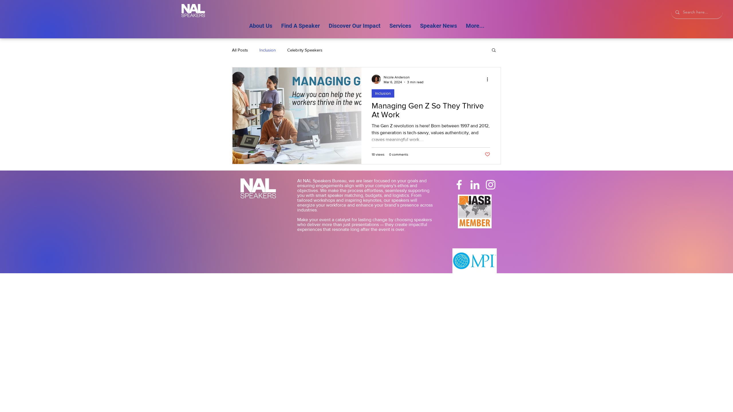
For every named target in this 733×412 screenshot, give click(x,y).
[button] (493, 50)
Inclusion (267, 49)
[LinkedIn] (474, 184)
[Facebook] (459, 184)
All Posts (240, 49)
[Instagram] (490, 184)
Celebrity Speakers (304, 49)
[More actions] (489, 79)
